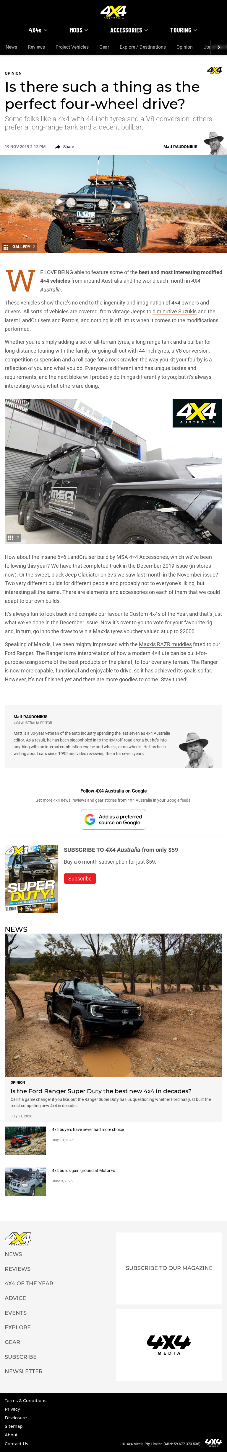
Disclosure (16, 1417)
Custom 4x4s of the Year (158, 614)
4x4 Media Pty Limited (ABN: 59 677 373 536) (163, 1444)
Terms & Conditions (25, 1400)
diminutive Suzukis (175, 311)
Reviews (36, 47)
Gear (104, 47)
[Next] (218, 47)
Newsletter (24, 1371)
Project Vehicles (72, 47)
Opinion (184, 47)
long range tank (154, 342)
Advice (15, 1298)
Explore (18, 1327)
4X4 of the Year (29, 1283)
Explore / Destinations (143, 47)
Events (16, 1313)
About (11, 1435)
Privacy (12, 1409)
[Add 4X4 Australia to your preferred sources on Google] (113, 819)
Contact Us (16, 1443)
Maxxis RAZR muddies (165, 644)
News (11, 47)
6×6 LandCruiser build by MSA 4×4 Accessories (112, 557)
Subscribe (21, 1357)
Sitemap (14, 1426)
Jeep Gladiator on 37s (90, 575)
